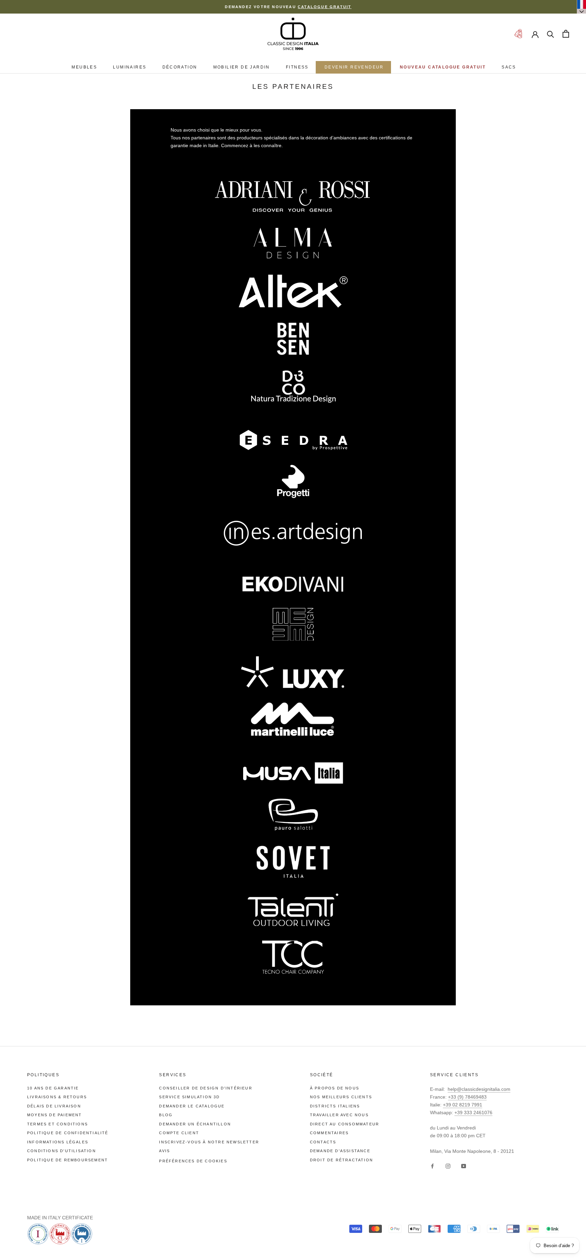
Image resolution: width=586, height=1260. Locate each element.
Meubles (84, 67)
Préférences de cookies (193, 1161)
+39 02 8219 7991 (462, 1104)
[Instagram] (448, 1166)
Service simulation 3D (189, 1097)
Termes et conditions (57, 1124)
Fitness (297, 67)
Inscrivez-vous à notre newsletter (209, 1142)
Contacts (323, 1142)
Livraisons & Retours (57, 1097)
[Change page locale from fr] (581, 7)
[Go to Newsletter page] (518, 33)
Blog (166, 1115)
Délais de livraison (54, 1106)
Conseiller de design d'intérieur (205, 1088)
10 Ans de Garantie (53, 1088)
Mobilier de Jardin (241, 67)
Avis (164, 1151)
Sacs (509, 67)
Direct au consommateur (344, 1124)
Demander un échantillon (195, 1124)
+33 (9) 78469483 (467, 1097)
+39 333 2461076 (473, 1112)
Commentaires (329, 1133)
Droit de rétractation (341, 1160)
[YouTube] (463, 1166)
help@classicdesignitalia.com (479, 1089)
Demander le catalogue (191, 1106)
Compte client (179, 1133)
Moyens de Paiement (54, 1115)
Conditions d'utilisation (61, 1151)
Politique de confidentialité (68, 1133)
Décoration (179, 67)
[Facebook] (432, 1166)
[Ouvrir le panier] (566, 34)
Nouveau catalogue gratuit (443, 67)
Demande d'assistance (340, 1151)
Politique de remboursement (67, 1160)
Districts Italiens (335, 1106)
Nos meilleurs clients (341, 1097)
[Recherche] (550, 33)
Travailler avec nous (339, 1115)
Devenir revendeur (354, 67)
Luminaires (129, 67)
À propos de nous (334, 1088)
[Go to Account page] (535, 34)
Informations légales (57, 1142)
